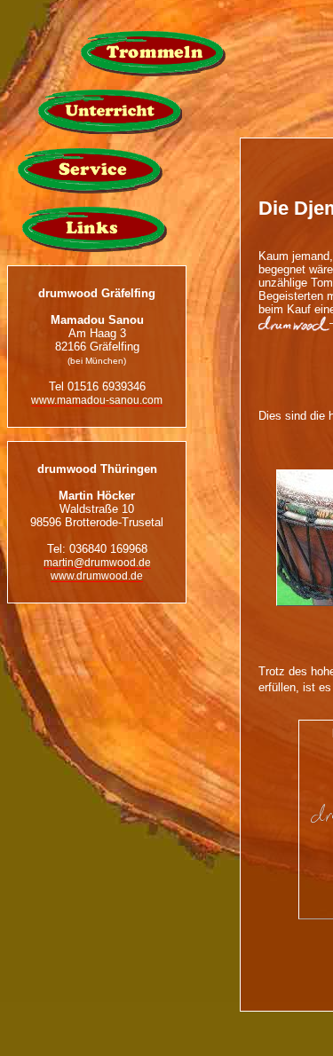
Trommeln (153, 53)
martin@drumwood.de (97, 562)
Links (94, 229)
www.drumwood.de (97, 575)
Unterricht (109, 112)
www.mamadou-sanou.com (97, 400)
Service (90, 170)
